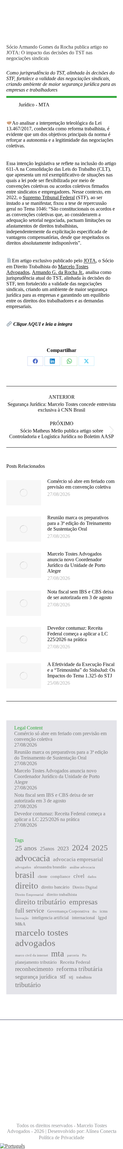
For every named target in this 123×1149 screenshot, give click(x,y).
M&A (20, 924)
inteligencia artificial (50, 917)
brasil (25, 875)
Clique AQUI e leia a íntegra (42, 324)
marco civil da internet (31, 955)
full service (29, 910)
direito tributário (40, 902)
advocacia (32, 858)
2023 (63, 848)
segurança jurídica (36, 976)
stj (71, 976)
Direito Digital (85, 887)
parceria (73, 955)
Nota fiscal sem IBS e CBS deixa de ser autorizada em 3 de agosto (80, 594)
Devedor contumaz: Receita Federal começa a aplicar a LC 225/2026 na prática (77, 633)
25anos (47, 848)
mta (57, 953)
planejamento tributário (36, 962)
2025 (99, 847)
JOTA (90, 261)
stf (63, 976)
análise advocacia (82, 867)
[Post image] (23, 492)
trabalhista (83, 977)
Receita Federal (75, 962)
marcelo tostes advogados (41, 937)
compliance (60, 876)
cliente (42, 876)
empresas (83, 902)
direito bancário (55, 887)
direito (26, 885)
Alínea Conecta (100, 1131)
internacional (83, 917)
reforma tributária (79, 969)
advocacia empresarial (78, 859)
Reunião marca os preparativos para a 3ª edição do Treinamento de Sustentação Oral (79, 523)
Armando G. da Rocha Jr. (57, 272)
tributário (28, 985)
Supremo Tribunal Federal (49, 197)
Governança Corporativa (68, 911)
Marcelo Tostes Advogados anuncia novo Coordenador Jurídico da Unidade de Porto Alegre (76, 562)
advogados (23, 867)
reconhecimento (34, 969)
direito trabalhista (62, 894)
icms (104, 911)
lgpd (102, 917)
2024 (80, 847)
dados (92, 876)
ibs (94, 911)
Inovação (22, 918)
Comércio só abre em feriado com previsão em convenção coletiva (80, 484)
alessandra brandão (50, 867)
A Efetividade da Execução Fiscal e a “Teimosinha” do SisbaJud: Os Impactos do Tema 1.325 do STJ (81, 670)
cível (79, 876)
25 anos (26, 848)
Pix (84, 955)
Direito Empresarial (29, 894)
